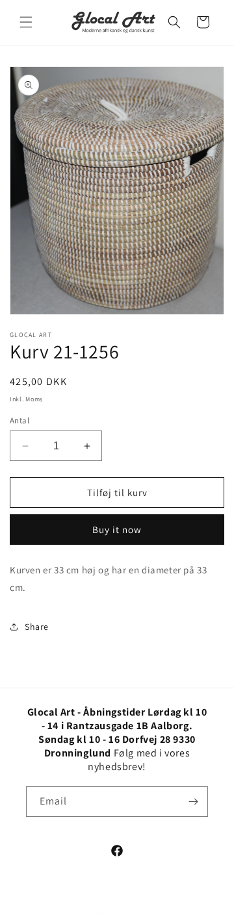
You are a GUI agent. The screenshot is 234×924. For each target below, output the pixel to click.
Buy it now (117, 529)
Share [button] (37, 626)
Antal (19, 420)
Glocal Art (130, 913)
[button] (26, 22)
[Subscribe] (193, 801)
